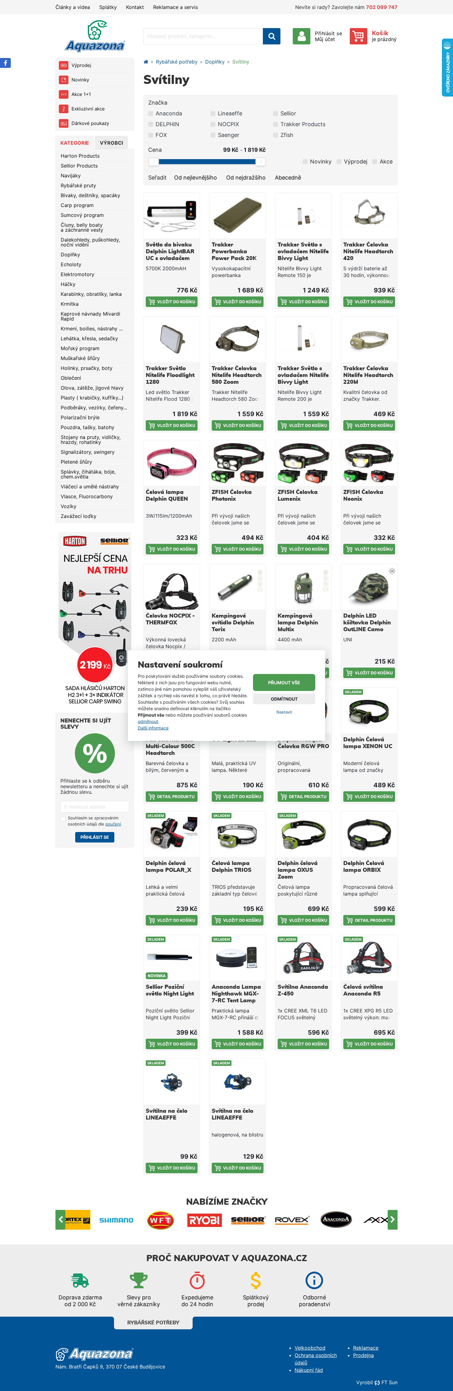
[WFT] (117, 1220)
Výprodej (81, 65)
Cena (155, 150)
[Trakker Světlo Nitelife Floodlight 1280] (172, 339)
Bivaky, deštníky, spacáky (90, 195)
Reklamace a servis (175, 7)
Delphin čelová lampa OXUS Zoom (298, 870)
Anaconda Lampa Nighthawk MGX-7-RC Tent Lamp (236, 994)
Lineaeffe (230, 113)
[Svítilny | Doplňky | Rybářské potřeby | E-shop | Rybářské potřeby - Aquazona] (95, 36)
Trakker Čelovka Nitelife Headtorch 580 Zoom (237, 375)
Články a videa (72, 7)
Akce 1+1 (81, 94)
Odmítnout (284, 699)
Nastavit (284, 712)
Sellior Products (79, 166)
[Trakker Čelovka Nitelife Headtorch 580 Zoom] (238, 339)
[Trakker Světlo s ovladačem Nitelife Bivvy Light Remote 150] (303, 215)
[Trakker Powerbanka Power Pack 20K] (238, 215)
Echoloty (71, 264)
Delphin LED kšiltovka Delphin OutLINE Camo (367, 622)
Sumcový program (82, 215)
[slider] (153, 161)
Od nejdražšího (246, 177)
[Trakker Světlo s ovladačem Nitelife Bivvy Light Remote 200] (303, 339)
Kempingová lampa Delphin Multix (298, 622)
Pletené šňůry (76, 462)
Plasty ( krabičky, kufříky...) (92, 398)
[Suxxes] (380, 1220)
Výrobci (111, 143)
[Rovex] (248, 1220)
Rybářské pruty (78, 185)
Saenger (228, 135)
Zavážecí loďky (78, 516)
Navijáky (71, 175)
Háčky (68, 284)
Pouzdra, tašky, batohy (87, 427)
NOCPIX (228, 124)
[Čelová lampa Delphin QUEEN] (172, 463)
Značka (157, 102)
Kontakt (135, 7)
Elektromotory (77, 274)
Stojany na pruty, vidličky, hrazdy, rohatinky (90, 439)
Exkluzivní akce (88, 109)
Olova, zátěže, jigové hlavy (92, 388)
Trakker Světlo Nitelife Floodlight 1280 (170, 375)
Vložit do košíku (176, 301)
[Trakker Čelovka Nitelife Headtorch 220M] (369, 339)
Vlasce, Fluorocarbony (87, 496)
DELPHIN (167, 124)
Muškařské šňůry (80, 358)
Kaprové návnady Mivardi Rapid (90, 316)
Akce (386, 161)
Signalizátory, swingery (88, 452)
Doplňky (70, 254)
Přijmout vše (284, 682)
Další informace (153, 728)
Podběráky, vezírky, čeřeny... (94, 407)
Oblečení (71, 378)
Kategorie (74, 143)
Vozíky (68, 506)
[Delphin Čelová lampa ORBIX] (369, 834)
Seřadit (157, 177)
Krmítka (70, 304)
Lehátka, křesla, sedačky (89, 338)
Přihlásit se (94, 837)
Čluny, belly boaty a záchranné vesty (82, 227)
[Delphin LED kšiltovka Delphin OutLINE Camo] (369, 587)
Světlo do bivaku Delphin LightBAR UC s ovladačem (170, 251)
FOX (161, 135)
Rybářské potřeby (177, 62)
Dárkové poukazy (90, 123)
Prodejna (363, 1355)
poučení (113, 824)
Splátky (108, 7)
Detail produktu (175, 796)
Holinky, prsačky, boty (86, 368)
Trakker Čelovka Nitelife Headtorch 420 (368, 251)
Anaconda (169, 113)
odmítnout (148, 721)
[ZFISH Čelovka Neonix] (369, 463)
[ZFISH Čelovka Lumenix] (303, 463)
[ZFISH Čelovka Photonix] (238, 463)
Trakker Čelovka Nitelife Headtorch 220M (368, 375)
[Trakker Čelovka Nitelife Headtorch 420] (369, 215)
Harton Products (80, 156)
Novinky (80, 80)
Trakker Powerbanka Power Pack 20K (234, 251)
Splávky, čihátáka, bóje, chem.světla (88, 474)
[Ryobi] (161, 1220)
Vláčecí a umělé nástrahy (90, 486)
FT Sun (390, 1382)
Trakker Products (302, 124)
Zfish (286, 135)
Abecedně (288, 177)
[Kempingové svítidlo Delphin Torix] (238, 587)
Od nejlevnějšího (195, 177)
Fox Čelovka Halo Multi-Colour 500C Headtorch (170, 746)
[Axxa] (336, 1220)
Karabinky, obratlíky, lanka (91, 294)
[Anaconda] (292, 1220)
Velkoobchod (310, 1348)
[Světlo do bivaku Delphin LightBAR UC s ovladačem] (172, 215)
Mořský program (80, 348)
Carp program (77, 205)
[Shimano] (73, 1220)
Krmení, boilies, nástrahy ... (92, 328)
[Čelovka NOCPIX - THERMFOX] (172, 587)
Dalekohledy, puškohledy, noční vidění (90, 242)
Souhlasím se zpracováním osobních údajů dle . (95, 820)
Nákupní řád (309, 1370)
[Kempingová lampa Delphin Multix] (303, 587)
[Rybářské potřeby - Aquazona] (145, 62)
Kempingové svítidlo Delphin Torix (233, 622)
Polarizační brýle (80, 417)
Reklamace (365, 1348)
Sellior (288, 113)
